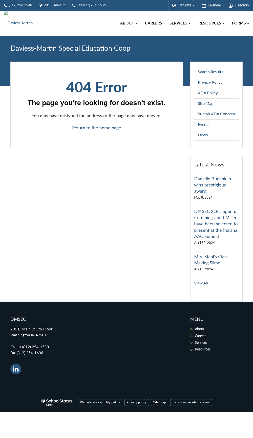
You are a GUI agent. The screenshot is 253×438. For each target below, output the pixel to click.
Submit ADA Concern (216, 114)
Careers (200, 336)
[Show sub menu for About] (136, 23)
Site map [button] (159, 402)
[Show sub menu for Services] (190, 23)
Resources (203, 349)
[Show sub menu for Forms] (248, 23)
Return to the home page (96, 128)
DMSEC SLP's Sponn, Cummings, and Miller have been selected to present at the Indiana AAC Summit (216, 224)
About (199, 329)
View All (201, 283)
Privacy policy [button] (136, 402)
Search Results (210, 72)
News (203, 135)
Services (201, 343)
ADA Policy (208, 93)
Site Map (205, 104)
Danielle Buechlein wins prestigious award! (212, 185)
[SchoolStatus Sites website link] (57, 402)
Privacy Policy (210, 82)
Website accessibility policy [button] (100, 402)
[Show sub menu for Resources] (223, 23)
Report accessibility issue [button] (191, 402)
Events (204, 125)
